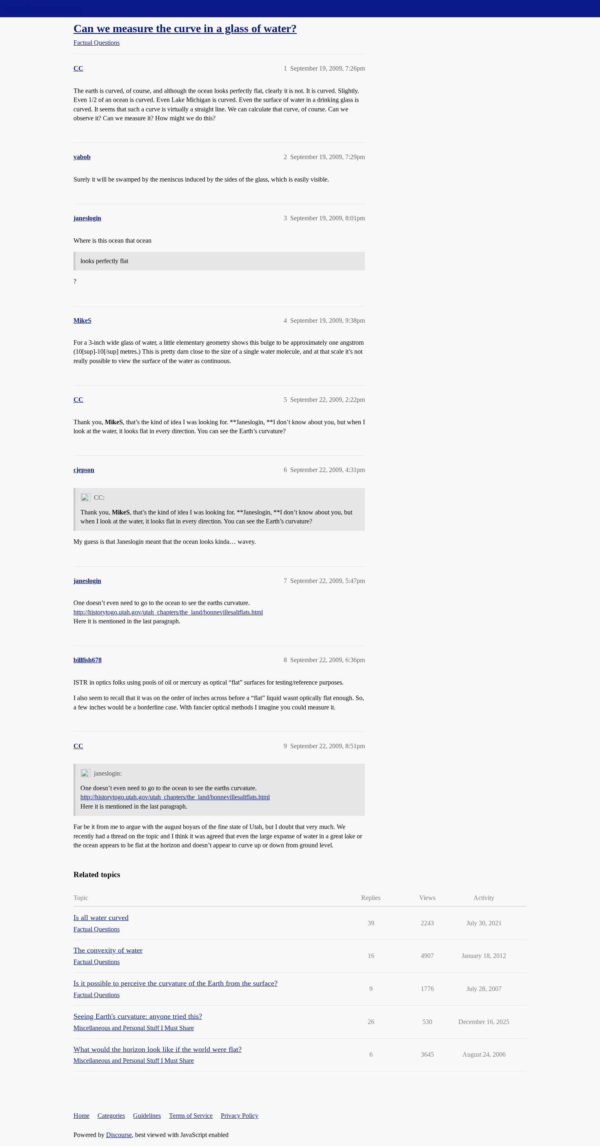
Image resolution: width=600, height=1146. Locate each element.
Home (81, 1115)
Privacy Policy (239, 1115)
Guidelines (147, 1115)
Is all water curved (101, 917)
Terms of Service (191, 1115)
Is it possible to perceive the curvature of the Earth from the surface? (175, 983)
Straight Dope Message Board (43, 8)
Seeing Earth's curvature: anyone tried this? (137, 1016)
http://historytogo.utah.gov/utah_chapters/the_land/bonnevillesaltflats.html (168, 612)
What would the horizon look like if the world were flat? (157, 1049)
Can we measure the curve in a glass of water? (185, 28)
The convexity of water (107, 950)
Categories (111, 1115)
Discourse (119, 1134)
